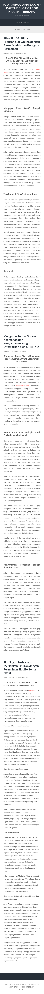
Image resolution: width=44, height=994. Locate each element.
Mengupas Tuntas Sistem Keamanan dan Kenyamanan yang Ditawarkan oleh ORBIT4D (21, 341)
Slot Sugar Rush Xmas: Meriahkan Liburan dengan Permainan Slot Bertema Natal (21, 668)
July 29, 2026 (8, 53)
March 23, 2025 (9, 677)
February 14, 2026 (10, 351)
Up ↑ (23, 989)
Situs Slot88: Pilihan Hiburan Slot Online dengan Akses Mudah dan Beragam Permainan (21, 43)
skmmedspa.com (22, 385)
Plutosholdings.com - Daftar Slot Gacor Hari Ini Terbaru (22, 8)
